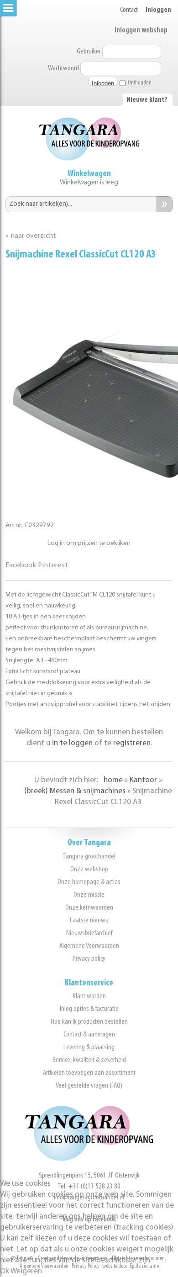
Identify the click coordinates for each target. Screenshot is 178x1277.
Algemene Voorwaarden (89, 946)
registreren (132, 743)
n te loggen (73, 743)
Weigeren (26, 1271)
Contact (129, 10)
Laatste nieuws (89, 920)
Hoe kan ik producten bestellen (89, 1022)
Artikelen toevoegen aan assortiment (89, 1073)
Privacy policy (89, 959)
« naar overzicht (30, 236)
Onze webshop (89, 869)
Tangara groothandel (89, 856)
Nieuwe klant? (147, 100)
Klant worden (89, 996)
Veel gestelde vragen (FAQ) (89, 1085)
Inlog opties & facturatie (89, 1009)
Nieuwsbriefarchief (89, 933)
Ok (4, 1271)
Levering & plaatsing (89, 1047)
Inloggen (158, 10)
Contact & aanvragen (89, 1034)
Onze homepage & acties (89, 882)
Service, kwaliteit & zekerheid (89, 1060)
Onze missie (89, 895)
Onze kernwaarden (89, 907)
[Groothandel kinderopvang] (89, 1159)
